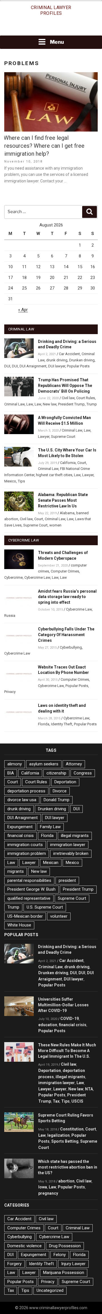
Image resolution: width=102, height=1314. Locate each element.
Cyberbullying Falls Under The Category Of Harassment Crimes (66, 635)
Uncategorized (50, 1290)
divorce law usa (21, 799)
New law (49, 404)
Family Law (50, 826)
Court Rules (85, 398)
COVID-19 (69, 1018)
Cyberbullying (71, 647)
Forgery (14, 1263)
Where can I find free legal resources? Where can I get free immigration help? (44, 145)
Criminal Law (14, 404)
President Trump (71, 404)
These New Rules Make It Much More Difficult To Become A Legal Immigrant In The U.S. (67, 1051)
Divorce (60, 791)
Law (29, 404)
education (47, 1025)
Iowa (42, 1187)
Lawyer (43, 436)
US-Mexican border (25, 916)
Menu (57, 42)
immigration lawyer (67, 844)
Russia (9, 615)
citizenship (56, 773)
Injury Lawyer (73, 1263)
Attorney (74, 764)
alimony (14, 764)
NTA (89, 1089)
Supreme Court (63, 436)
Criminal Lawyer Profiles (51, 10)
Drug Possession (65, 1245)
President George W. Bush (31, 889)
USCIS (77, 1101)
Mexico (10, 481)
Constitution (72, 1129)
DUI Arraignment (33, 366)
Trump (91, 404)
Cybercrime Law (37, 577)
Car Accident (69, 354)
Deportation (65, 781)
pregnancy (48, 1193)
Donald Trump (56, 799)
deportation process (26, 791)
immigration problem (26, 853)
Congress (83, 773)
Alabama (67, 513)
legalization (58, 1135)
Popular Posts (78, 366)
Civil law (68, 398)
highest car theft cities (54, 475)
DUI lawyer (56, 366)
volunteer (58, 916)
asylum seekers (43, 764)
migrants (15, 871)
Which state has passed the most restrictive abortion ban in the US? (67, 1167)
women (55, 525)
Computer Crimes (65, 571)
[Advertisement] (51, 27)
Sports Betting (64, 1141)
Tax (56, 1101)
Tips (21, 481)
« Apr (23, 309)
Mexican (50, 862)
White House (19, 925)
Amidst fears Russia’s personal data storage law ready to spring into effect (67, 597)
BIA (10, 773)
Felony (60, 1254)
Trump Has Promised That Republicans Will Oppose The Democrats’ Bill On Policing (65, 385)
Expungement (20, 826)
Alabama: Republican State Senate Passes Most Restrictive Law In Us (63, 500)
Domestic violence (24, 1245)
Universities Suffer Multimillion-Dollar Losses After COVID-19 (63, 1005)
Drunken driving (82, 360)
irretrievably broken (70, 853)
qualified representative (28, 898)
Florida (43, 724)
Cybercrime (13, 577)
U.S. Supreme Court (45, 907)
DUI (7, 366)
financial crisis (20, 835)
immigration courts (25, 844)
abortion (66, 1181)
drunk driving (56, 360)
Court (81, 463)
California (68, 463)
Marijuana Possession (63, 1272)
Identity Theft (61, 724)
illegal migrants (75, 835)
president (67, 880)
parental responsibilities (29, 880)
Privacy (10, 692)
